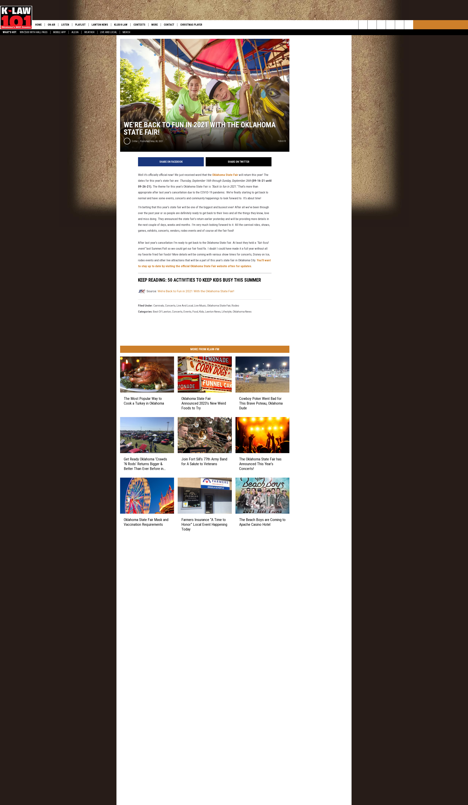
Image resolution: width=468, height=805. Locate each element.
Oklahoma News (242, 311)
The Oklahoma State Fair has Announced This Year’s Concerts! (260, 464)
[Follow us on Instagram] (390, 24)
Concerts (177, 311)
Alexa (75, 32)
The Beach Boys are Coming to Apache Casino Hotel (262, 522)
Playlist (80, 24)
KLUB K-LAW (120, 24)
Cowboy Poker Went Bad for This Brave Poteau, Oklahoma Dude (261, 403)
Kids (201, 311)
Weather (89, 32)
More (154, 24)
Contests (139, 24)
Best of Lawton (162, 311)
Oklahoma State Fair (225, 175)
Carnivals (158, 305)
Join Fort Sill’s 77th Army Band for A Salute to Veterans (204, 461)
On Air (51, 24)
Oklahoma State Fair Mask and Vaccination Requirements (146, 522)
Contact (169, 24)
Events (187, 311)
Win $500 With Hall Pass (34, 32)
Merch (126, 32)
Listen (65, 24)
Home (38, 24)
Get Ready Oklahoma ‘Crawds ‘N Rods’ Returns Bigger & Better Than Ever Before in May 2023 (145, 464)
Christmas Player (191, 24)
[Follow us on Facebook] (381, 24)
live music (200, 305)
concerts (170, 305)
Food (195, 311)
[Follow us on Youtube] (399, 24)
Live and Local (185, 305)
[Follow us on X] (408, 24)
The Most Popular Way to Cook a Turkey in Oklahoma (144, 401)
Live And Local (108, 32)
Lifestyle (227, 311)
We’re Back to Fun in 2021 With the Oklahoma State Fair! (196, 291)
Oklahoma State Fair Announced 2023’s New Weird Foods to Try (203, 403)
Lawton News (100, 24)
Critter (135, 141)
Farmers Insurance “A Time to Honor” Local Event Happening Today (204, 524)
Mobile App (59, 32)
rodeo (235, 305)
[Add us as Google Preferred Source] (372, 24)
